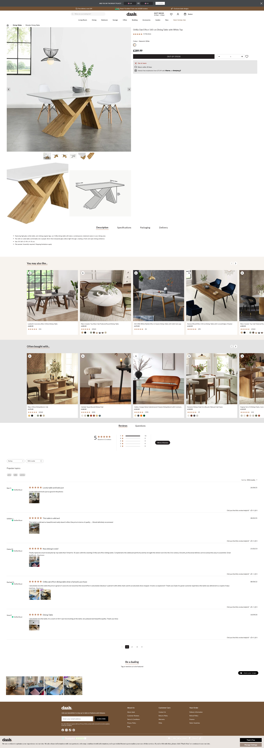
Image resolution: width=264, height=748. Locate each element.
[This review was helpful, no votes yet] (251, 510)
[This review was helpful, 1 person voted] (251, 574)
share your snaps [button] (249, 673)
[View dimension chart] (100, 193)
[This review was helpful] (251, 607)
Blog (128, 727)
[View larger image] (69, 89)
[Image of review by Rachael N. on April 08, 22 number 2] (45, 594)
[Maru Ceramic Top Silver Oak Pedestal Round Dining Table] (105, 295)
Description (102, 227)
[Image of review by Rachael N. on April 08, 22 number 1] (34, 594)
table (15, 475)
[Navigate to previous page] (122, 647)
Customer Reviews (133, 716)
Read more (40, 555)
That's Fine (251, 740)
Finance (191, 719)
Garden (157, 20)
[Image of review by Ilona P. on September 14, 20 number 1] (34, 625)
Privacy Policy (131, 723)
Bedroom (104, 20)
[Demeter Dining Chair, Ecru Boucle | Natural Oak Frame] (211, 378)
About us (131, 708)
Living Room (82, 20)
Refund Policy (193, 716)
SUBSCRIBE (101, 719)
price (9, 475)
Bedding (135, 20)
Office (125, 20)
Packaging (145, 227)
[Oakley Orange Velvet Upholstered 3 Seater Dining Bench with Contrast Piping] (158, 378)
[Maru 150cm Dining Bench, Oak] (52, 378)
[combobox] (16, 461)
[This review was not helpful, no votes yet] (255, 510)
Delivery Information (196, 712)
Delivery (163, 227)
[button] (15, 685)
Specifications (124, 227)
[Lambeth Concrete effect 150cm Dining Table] (52, 295)
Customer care (164, 708)
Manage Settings (250, 745)
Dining (94, 20)
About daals (131, 712)
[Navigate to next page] (142, 647)
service (22, 475)
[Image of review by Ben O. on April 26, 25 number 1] (34, 498)
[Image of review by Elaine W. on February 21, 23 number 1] (34, 561)
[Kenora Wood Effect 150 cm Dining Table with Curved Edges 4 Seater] (211, 295)
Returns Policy (163, 716)
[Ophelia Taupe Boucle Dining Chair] (105, 378)
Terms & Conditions (133, 719)
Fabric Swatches (194, 723)
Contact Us (162, 712)
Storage (115, 20)
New (166, 20)
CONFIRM (160, 3)
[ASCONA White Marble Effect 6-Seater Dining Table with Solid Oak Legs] (158, 295)
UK (131, 3)
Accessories (146, 20)
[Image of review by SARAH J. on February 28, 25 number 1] (34, 528)
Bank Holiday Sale (179, 20)
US (148, 3)
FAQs (160, 723)
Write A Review (162, 443)
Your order (193, 708)
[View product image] (37, 193)
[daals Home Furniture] (132, 14)
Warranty (162, 719)
